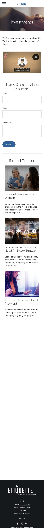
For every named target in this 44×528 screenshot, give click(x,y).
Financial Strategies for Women (20, 196)
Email (4, 108)
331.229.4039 (25, 505)
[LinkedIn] (26, 523)
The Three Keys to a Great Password (21, 301)
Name (5, 93)
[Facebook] (17, 523)
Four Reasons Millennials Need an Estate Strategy (21, 249)
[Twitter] (21, 523)
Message (6, 122)
